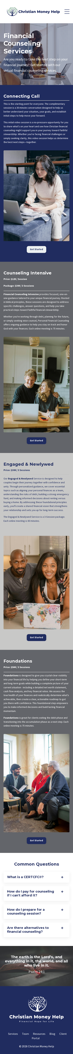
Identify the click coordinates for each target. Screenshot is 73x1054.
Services (13, 1033)
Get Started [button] (36, 249)
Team (25, 1033)
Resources (39, 1033)
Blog (52, 1033)
